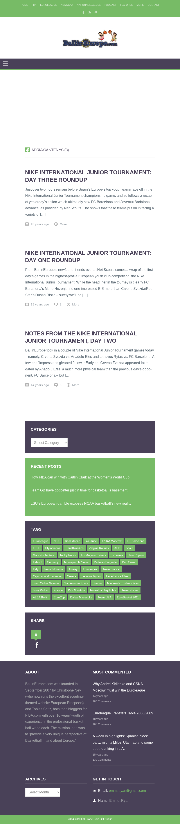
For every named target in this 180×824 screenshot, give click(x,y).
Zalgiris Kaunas (99, 548)
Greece (71, 576)
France (58, 590)
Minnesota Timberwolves (123, 583)
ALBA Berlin (40, 597)
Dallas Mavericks (81, 597)
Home (24, 5)
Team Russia (130, 590)
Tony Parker (40, 590)
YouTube (91, 541)
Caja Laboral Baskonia (47, 576)
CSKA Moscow (111, 541)
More (140, 5)
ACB (117, 548)
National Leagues (89, 5)
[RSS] (89, 12)
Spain (129, 548)
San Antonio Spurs (76, 583)
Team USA (105, 597)
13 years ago (40, 224)
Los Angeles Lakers (93, 555)
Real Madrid (72, 541)
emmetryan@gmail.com (127, 791)
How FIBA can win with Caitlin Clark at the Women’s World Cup (80, 477)
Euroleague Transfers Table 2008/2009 (123, 713)
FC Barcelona (135, 541)
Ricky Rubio (68, 555)
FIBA (33, 5)
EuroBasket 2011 (128, 597)
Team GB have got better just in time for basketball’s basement (79, 490)
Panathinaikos (75, 548)
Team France (111, 569)
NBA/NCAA (67, 5)
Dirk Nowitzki (76, 590)
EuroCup (59, 597)
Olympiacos (52, 548)
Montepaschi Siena (76, 562)
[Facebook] (83, 12)
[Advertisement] (90, 103)
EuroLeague (48, 5)
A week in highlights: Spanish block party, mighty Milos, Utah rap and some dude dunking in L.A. (123, 742)
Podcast (110, 5)
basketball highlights (103, 590)
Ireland (37, 562)
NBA (56, 541)
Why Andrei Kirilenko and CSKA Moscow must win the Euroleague (119, 687)
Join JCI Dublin (103, 819)
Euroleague (90, 569)
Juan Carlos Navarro (46, 583)
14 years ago (40, 385)
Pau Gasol (128, 562)
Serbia (98, 583)
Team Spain (136, 555)
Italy (35, 569)
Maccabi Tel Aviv (44, 555)
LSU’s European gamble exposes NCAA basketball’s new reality (81, 503)
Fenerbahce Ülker (117, 576)
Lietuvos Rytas (91, 576)
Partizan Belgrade (105, 562)
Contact (153, 5)
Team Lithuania (53, 569)
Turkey (73, 569)
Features (126, 5)
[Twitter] (96, 12)
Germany (53, 562)
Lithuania (117, 555)
